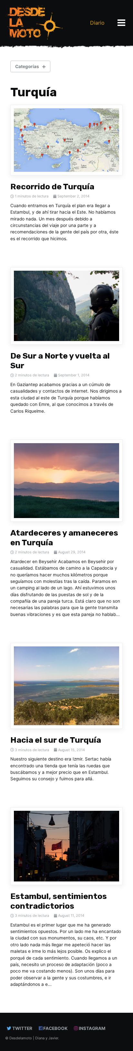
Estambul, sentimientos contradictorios (58, 901)
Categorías (27, 66)
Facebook (54, 1028)
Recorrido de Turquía (52, 186)
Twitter (21, 1028)
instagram (91, 1028)
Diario (97, 22)
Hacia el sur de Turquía (55, 740)
